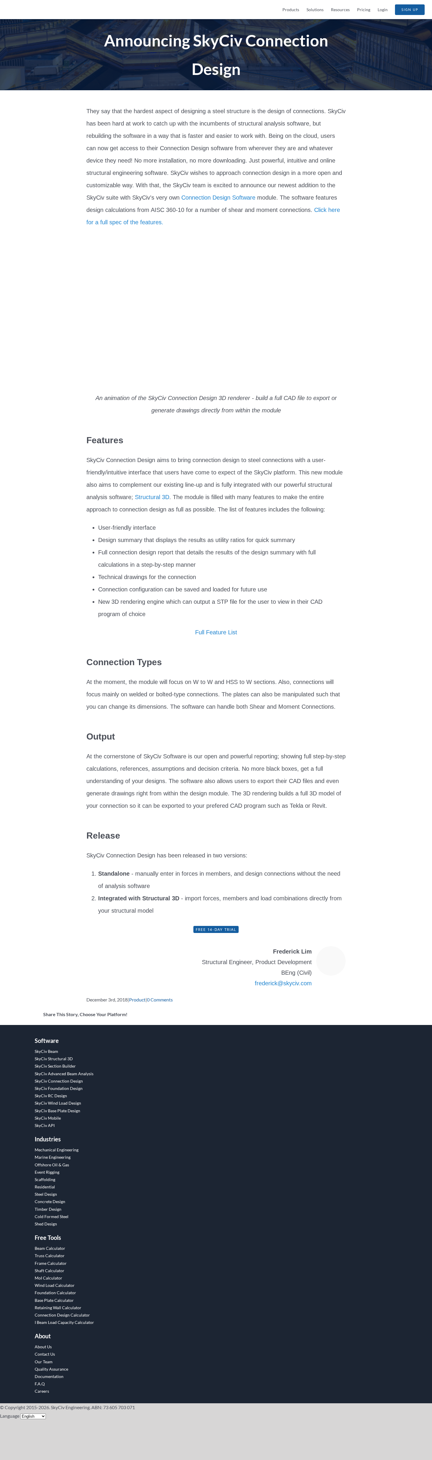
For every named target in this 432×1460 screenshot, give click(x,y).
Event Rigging (47, 1172)
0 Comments (160, 999)
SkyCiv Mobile (48, 1118)
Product (137, 999)
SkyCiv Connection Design (59, 1080)
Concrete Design (50, 1201)
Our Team (44, 1361)
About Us (43, 1346)
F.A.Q (40, 1383)
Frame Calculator (51, 1263)
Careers (42, 1391)
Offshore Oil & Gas (52, 1164)
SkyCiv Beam (46, 1051)
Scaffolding (45, 1179)
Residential (45, 1186)
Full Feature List (216, 632)
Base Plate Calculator (54, 1300)
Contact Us (45, 1354)
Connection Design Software (218, 197)
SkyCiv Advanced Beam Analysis (64, 1073)
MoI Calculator (48, 1277)
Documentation (49, 1376)
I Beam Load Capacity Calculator (64, 1322)
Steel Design (46, 1194)
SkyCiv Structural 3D (54, 1058)
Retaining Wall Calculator (58, 1307)
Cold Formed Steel (51, 1216)
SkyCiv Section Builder (55, 1065)
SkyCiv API (45, 1125)
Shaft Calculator (49, 1270)
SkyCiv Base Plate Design (57, 1110)
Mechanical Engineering (56, 1149)
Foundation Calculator (55, 1292)
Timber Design (48, 1209)
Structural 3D (152, 497)
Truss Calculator (50, 1255)
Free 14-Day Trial (216, 929)
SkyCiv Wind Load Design (58, 1103)
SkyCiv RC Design (51, 1095)
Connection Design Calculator (62, 1314)
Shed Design (46, 1223)
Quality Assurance (51, 1369)
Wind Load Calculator (55, 1285)
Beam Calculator (50, 1248)
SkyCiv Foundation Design (59, 1088)
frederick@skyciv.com (283, 983)
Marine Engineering (53, 1157)
